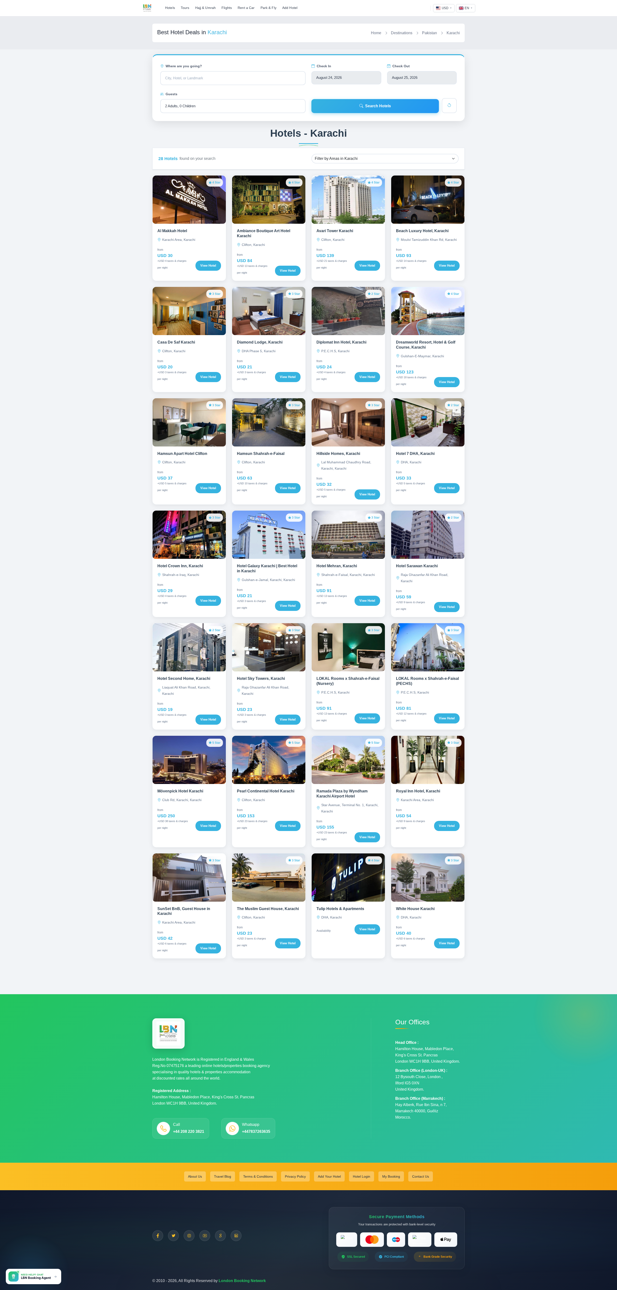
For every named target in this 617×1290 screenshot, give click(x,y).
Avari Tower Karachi (334, 231)
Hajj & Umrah (205, 8)
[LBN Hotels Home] (147, 8)
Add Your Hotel (329, 1176)
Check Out (401, 66)
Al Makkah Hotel (172, 231)
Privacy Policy (295, 1176)
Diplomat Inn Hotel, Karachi (341, 342)
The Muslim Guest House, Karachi (268, 909)
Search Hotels (378, 106)
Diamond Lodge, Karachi (259, 342)
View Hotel (208, 265)
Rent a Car (246, 8)
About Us (195, 1176)
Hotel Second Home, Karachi (183, 678)
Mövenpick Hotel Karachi (180, 791)
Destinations (401, 33)
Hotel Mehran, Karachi (336, 566)
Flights (226, 8)
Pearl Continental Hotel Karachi (265, 791)
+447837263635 (256, 1131)
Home (376, 33)
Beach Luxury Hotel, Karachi (422, 231)
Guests (171, 94)
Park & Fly (268, 8)
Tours (185, 8)
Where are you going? (184, 66)
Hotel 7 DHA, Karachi (415, 454)
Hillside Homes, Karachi (338, 454)
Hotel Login (361, 1176)
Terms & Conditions (258, 1176)
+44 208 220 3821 (188, 1131)
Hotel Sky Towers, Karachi (261, 678)
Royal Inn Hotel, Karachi (418, 791)
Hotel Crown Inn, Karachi (180, 566)
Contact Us (420, 1176)
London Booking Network (242, 1281)
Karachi (453, 33)
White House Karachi (415, 909)
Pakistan (429, 33)
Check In (324, 66)
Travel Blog (222, 1176)
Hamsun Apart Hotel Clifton (182, 454)
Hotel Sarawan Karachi (417, 566)
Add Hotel (289, 8)
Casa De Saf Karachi (176, 342)
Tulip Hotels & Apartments (340, 909)
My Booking (391, 1176)
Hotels (170, 8)
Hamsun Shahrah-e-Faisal (260, 454)
